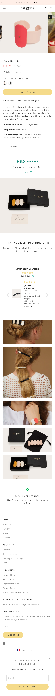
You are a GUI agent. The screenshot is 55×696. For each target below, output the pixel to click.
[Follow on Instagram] (4, 643)
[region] (27, 496)
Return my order (10, 554)
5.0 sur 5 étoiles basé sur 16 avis (27, 167)
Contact (6, 550)
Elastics (6, 538)
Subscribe (13, 635)
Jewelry (6, 529)
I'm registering (27, 687)
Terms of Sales (9, 575)
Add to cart (27, 92)
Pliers (5, 533)
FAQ (5, 563)
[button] (8, 295)
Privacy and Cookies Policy (15, 592)
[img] (27, 272)
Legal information (11, 584)
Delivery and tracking (13, 558)
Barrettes (7, 524)
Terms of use (9, 588)
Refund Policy (9, 579)
